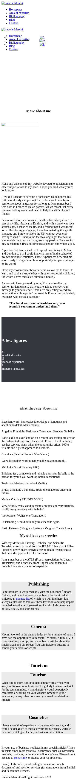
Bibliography (16, 16)
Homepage (15, 9)
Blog (12, 19)
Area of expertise (19, 12)
